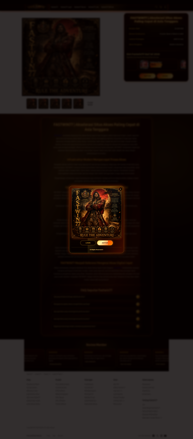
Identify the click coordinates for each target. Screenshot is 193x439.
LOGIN (88, 243)
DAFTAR (105, 243)
